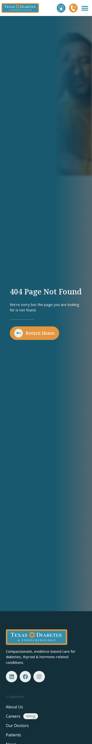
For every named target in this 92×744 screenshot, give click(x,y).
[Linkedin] (11, 676)
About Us (14, 707)
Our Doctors (17, 725)
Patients (13, 735)
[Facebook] (25, 676)
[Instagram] (39, 676)
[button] (85, 8)
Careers (13, 716)
